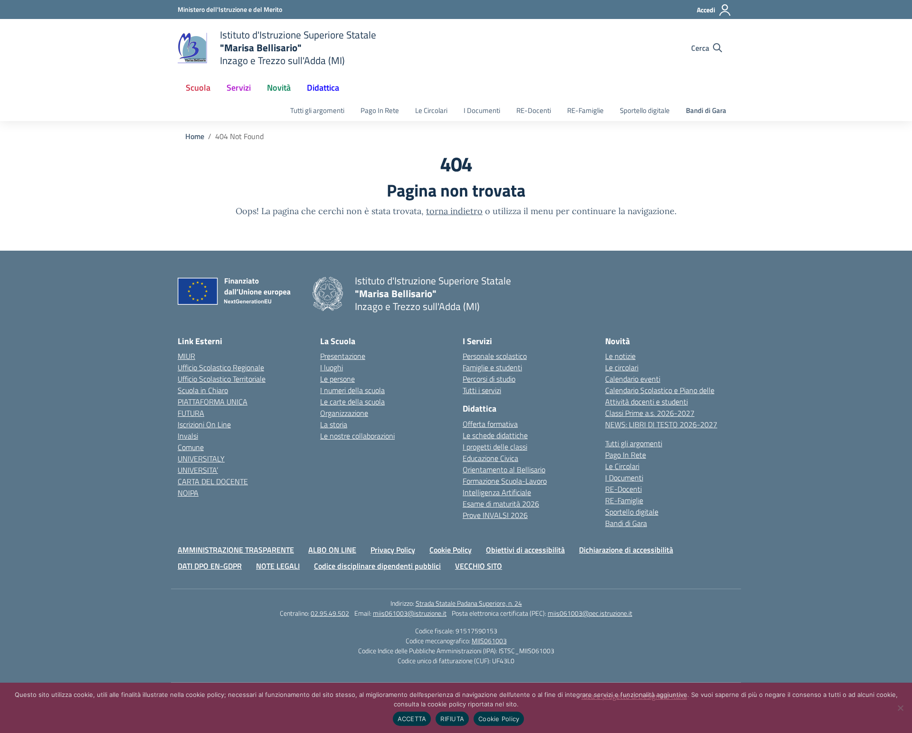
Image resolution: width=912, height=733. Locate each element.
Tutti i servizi (482, 390)
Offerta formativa (490, 424)
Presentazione (342, 356)
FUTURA (191, 413)
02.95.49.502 (330, 613)
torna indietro (454, 211)
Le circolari (621, 367)
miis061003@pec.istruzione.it (590, 613)
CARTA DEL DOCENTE (213, 481)
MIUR (186, 356)
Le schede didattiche (495, 435)
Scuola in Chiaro (203, 390)
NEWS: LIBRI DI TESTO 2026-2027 (661, 424)
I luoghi (331, 367)
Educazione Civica (490, 458)
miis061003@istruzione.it (409, 613)
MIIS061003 (489, 641)
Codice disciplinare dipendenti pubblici (377, 566)
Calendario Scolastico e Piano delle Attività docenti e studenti (659, 396)
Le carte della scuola (352, 401)
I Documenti (482, 110)
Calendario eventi (632, 379)
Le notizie (620, 356)
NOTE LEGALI (278, 566)
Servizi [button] (239, 87)
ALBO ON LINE (332, 549)
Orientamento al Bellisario (504, 469)
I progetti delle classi (495, 446)
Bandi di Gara (706, 110)
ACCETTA (412, 719)
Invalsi (188, 436)
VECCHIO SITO (478, 566)
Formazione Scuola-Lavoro (505, 481)
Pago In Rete (380, 110)
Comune (191, 447)
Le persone (337, 379)
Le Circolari (431, 110)
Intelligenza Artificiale (497, 492)
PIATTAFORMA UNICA (212, 401)
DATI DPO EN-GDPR (210, 566)
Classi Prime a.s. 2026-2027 (649, 413)
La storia (333, 424)
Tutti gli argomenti (317, 110)
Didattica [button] (323, 87)
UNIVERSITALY (201, 458)
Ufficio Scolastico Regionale (221, 367)
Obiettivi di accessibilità (525, 549)
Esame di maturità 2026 (501, 503)
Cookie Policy (450, 549)
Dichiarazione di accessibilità (626, 549)
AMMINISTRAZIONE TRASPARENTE (236, 549)
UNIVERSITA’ (198, 470)
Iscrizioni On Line (204, 424)
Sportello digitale (645, 110)
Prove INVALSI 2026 (495, 515)
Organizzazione (344, 413)
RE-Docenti (533, 110)
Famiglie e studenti (492, 367)
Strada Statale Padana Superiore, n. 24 (469, 603)
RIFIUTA (452, 719)
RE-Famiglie (585, 110)
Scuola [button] (198, 87)
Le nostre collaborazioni (357, 436)
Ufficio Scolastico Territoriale (222, 379)
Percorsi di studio (489, 379)
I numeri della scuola (352, 390)
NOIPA (188, 492)
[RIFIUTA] (900, 708)
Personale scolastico (495, 356)
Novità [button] (279, 87)
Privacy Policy (392, 549)
